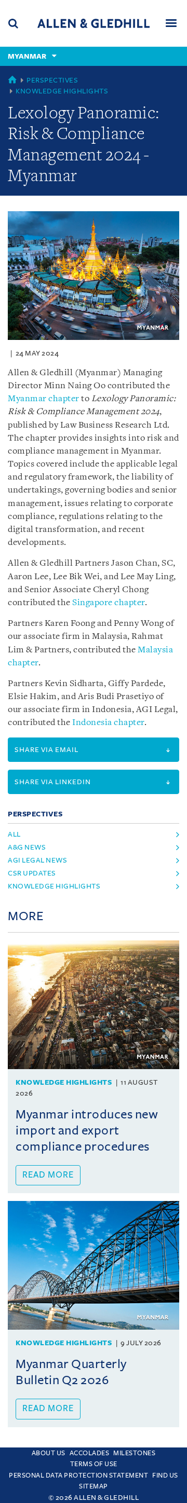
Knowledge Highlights (62, 91)
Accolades (90, 1453)
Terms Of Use (93, 1464)
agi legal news (37, 860)
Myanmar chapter (43, 398)
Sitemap (93, 1486)
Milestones (134, 1453)
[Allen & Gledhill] (93, 23)
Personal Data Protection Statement (78, 1475)
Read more (48, 1175)
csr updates (32, 873)
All (14, 834)
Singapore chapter (108, 602)
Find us (165, 1475)
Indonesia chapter (108, 722)
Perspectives (52, 80)
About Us (48, 1453)
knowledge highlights (54, 886)
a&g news (27, 847)
